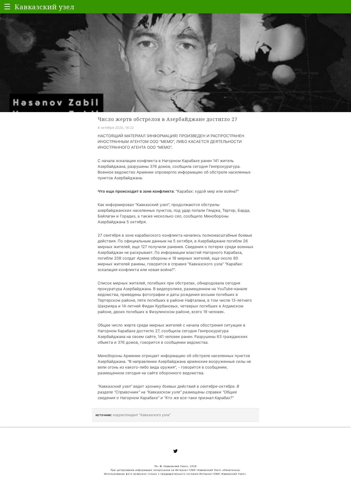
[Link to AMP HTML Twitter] (175, 452)
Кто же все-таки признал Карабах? (198, 397)
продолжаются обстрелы (195, 204)
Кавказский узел (152, 204)
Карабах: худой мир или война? (207, 191)
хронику (153, 386)
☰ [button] (7, 6)
